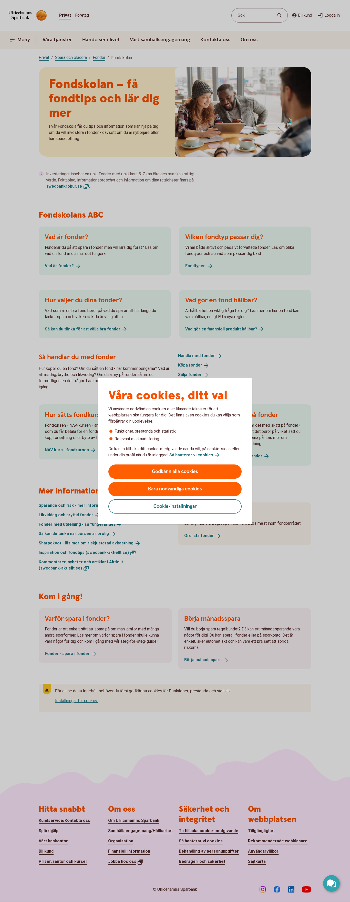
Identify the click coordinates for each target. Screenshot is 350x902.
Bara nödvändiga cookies (175, 489)
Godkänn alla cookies (175, 471)
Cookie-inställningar (175, 506)
